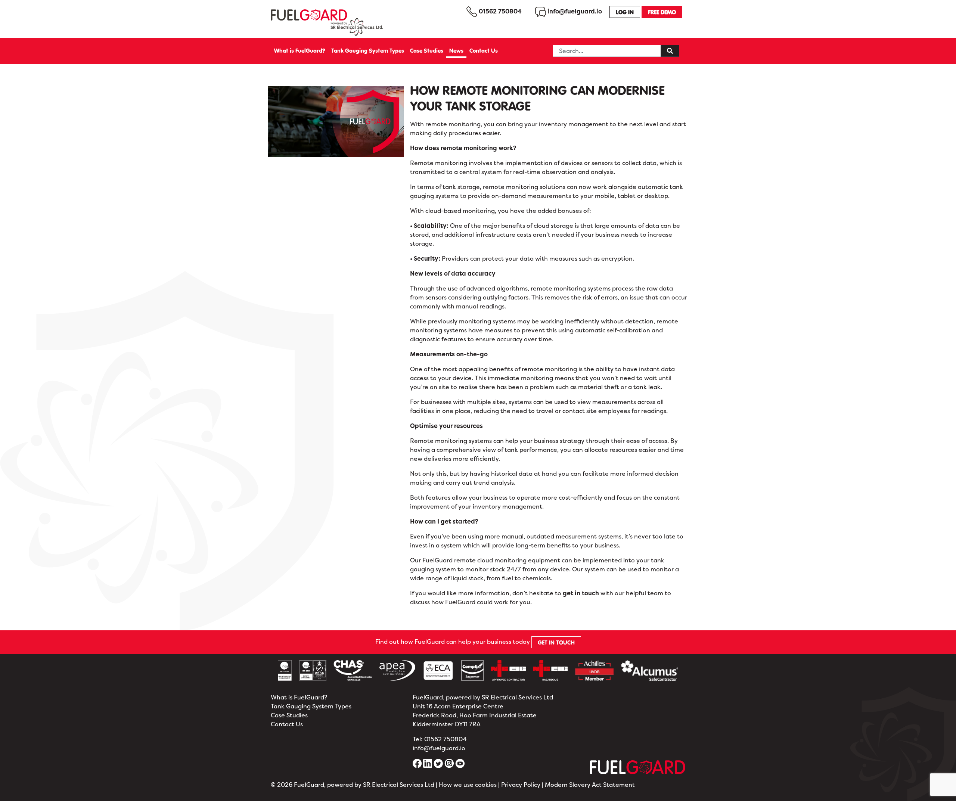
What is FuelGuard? (299, 50)
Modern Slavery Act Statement (590, 784)
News (456, 50)
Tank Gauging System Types (367, 50)
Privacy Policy (520, 784)
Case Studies (426, 50)
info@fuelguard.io (439, 748)
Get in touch (556, 642)
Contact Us (483, 50)
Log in (625, 12)
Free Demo (662, 12)
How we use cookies (468, 784)
